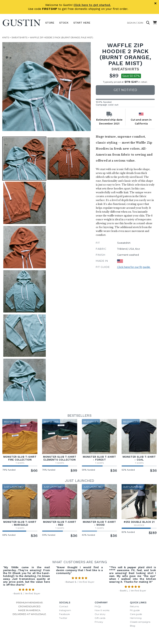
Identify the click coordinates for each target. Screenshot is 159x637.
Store (49, 22)
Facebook (64, 614)
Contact (63, 606)
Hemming (136, 618)
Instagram (65, 610)
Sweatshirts (19, 37)
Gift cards (100, 618)
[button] (47, 86)
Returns (134, 606)
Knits (5, 37)
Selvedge (139, 525)
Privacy (99, 621)
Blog (132, 625)
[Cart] (155, 23)
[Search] (148, 23)
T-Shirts (20, 463)
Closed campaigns (140, 621)
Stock (63, 22)
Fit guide (135, 610)
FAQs (98, 606)
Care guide (136, 614)
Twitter (63, 618)
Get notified (125, 90)
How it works (102, 610)
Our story (100, 614)
